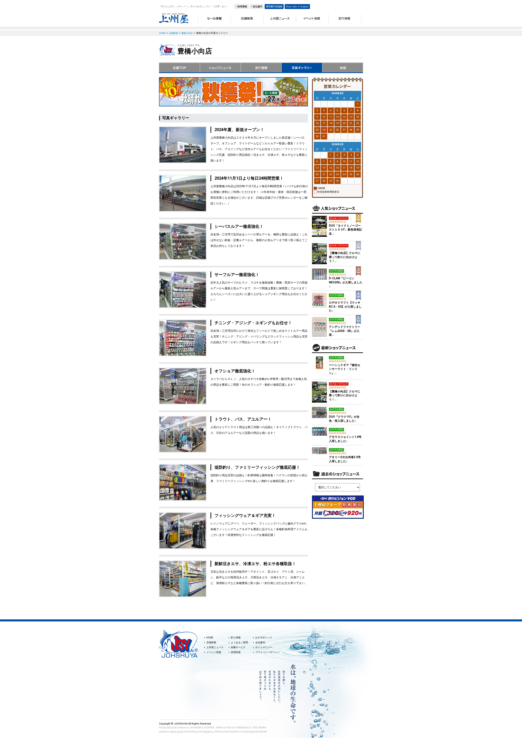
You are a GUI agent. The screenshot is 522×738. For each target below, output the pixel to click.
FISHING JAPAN (213, 727)
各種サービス (238, 647)
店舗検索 (211, 642)
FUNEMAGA (242, 727)
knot (227, 731)
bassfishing (190, 731)
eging (173, 731)
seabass (164, 731)
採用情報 (236, 652)
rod (240, 731)
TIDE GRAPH (259, 727)
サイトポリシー (263, 647)
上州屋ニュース (214, 647)
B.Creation (181, 727)
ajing (180, 731)
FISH (229, 727)
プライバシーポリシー (267, 652)
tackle (234, 731)
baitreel (262, 731)
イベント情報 (213, 652)
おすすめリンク (263, 637)
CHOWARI (195, 727)
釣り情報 (236, 637)
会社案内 (260, 642)
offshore (218, 731)
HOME (209, 637)
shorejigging (205, 731)
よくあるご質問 (239, 642)
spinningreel (250, 731)
